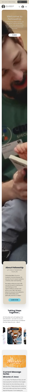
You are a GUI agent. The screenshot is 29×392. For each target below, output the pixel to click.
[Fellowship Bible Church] (8, 7)
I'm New (14, 35)
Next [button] (26, 335)
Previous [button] (2, 335)
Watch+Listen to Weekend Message (8, 1)
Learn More (14, 300)
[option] (14, 335)
